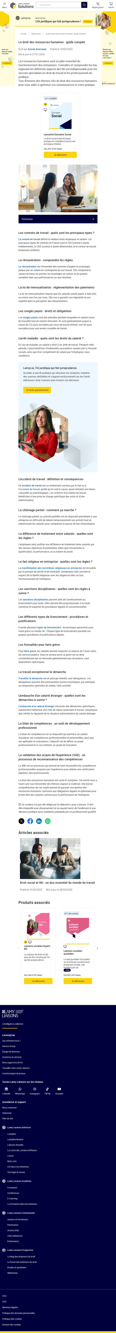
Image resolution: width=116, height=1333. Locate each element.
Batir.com (11, 1161)
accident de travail (32, 485)
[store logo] (22, 5)
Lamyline (11, 1133)
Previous (18, 948)
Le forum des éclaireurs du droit (22, 1262)
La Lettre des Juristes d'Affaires (22, 1150)
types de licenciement (49, 627)
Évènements (13, 1241)
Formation (12, 1187)
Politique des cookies (12, 1318)
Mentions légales (10, 1307)
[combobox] (61, 5)
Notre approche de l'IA (12, 1062)
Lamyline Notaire (15, 1139)
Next (97, 948)
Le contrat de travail (29, 239)
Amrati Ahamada (37, 49)
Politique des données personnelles (18, 1313)
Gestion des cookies (11, 1324)
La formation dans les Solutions (22, 1203)
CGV (4, 1301)
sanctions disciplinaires (35, 599)
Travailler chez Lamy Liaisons (16, 1068)
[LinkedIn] (39, 821)
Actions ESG (13, 1230)
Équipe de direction (11, 1051)
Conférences (13, 1193)
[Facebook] (30, 821)
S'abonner (7, 1113)
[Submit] (84, 11)
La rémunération (27, 266)
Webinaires (12, 1272)
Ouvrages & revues (16, 1172)
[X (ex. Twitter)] (21, 821)
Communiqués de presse (13, 1073)
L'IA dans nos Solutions (18, 1166)
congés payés (30, 317)
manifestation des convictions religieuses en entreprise (52, 568)
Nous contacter (9, 1107)
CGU (4, 1295)
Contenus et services (12, 1057)
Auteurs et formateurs (17, 1219)
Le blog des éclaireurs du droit (21, 1256)
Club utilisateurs (15, 1235)
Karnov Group (8, 1046)
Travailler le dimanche (30, 678)
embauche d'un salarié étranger (37, 706)
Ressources (36, 33)
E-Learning (12, 1198)
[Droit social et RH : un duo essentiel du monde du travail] (58, 858)
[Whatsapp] (48, 821)
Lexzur (10, 1155)
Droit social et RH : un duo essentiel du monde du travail (57, 883)
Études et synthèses (16, 1267)
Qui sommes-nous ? (11, 1040)
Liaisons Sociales (15, 1144)
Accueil (24, 33)
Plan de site (7, 1118)
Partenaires (12, 1224)
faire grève (30, 651)
